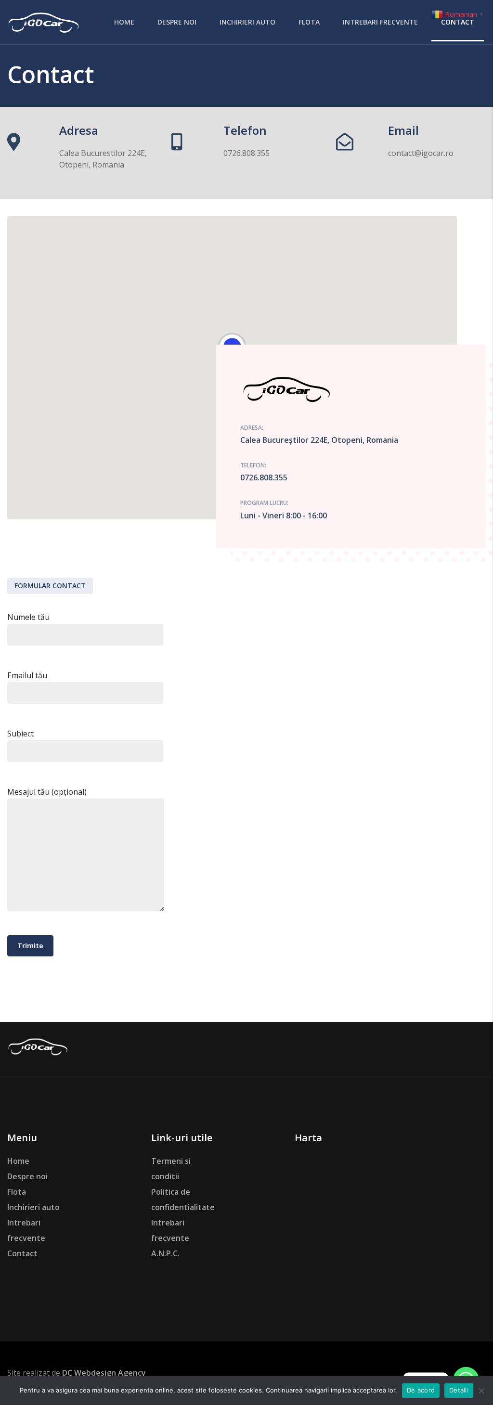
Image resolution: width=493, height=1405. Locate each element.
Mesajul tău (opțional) (47, 791)
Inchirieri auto (33, 1207)
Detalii (458, 1390)
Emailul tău (27, 675)
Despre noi (27, 1176)
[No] (481, 1390)
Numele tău (28, 617)
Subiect (20, 733)
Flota (16, 1191)
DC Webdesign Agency (104, 1372)
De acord (421, 1390)
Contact (22, 1253)
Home (18, 1161)
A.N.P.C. (165, 1253)
